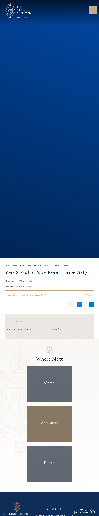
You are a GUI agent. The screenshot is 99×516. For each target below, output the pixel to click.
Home (7, 265)
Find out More (47, 390)
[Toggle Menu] (93, 10)
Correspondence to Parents (47, 265)
